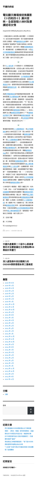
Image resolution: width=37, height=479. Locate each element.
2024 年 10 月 (9, 342)
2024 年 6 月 (9, 352)
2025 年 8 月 (9, 315)
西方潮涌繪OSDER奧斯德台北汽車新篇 (18, 428)
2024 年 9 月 (9, 344)
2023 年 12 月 (9, 368)
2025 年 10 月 (9, 310)
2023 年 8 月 (9, 376)
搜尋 (4, 405)
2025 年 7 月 (9, 318)
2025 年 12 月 (9, 304)
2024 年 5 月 (9, 355)
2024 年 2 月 (9, 363)
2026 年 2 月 (9, 299)
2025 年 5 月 (9, 323)
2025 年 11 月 (9, 307)
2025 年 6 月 (9, 320)
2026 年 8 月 (9, 283)
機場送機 (27, 134)
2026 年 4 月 (9, 294)
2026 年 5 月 (9, 291)
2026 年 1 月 (9, 302)
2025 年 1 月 (9, 334)
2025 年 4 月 (9, 326)
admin (8, 230)
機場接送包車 (21, 41)
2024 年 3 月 (9, 360)
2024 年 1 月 (9, 366)
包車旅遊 (26, 118)
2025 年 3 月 (9, 328)
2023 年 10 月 (9, 371)
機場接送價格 (15, 113)
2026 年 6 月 (9, 288)
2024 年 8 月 (9, 347)
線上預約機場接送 (13, 211)
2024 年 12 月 (9, 336)
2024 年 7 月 (9, 350)
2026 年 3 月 (9, 296)
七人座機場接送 (18, 129)
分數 (6, 394)
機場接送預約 (28, 192)
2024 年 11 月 (9, 339)
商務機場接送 (25, 197)
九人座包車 (9, 66)
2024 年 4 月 (9, 358)
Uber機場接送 (14, 97)
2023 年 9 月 (9, 374)
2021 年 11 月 (9, 379)
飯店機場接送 (10, 148)
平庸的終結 (8, 6)
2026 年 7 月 (9, 285)
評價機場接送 (10, 94)
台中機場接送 (25, 76)
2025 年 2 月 (9, 331)
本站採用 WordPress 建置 (18, 475)
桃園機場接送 (28, 47)
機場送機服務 (25, 115)
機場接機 (16, 110)
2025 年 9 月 (9, 312)
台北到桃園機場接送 (23, 208)
